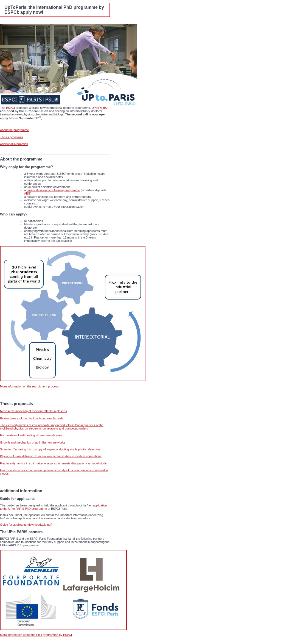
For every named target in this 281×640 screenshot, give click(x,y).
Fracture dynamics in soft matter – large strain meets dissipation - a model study (53, 463)
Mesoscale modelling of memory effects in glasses (33, 411)
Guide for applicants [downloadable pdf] (26, 524)
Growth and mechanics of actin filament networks (33, 442)
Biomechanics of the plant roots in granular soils (31, 418)
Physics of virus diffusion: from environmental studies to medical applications (51, 456)
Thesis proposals (11, 137)
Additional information (14, 144)
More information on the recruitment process (29, 386)
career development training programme (53, 190)
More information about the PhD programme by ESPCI (36, 634)
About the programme (14, 130)
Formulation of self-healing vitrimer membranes (31, 435)
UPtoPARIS (99, 107)
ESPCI (10, 107)
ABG (27, 193)
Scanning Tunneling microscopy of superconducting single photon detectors (50, 449)
